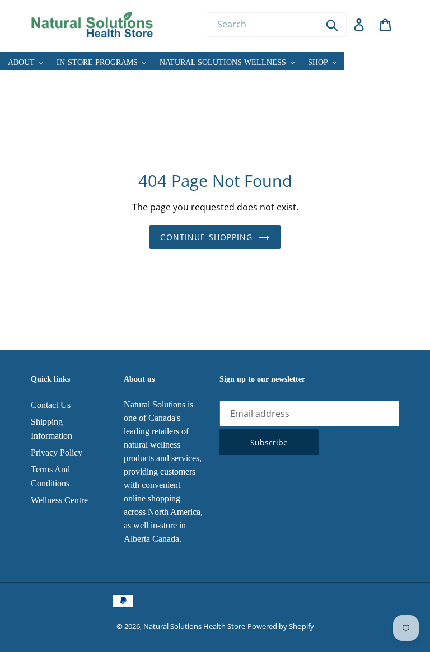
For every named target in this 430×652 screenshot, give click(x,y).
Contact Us (51, 405)
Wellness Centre (59, 500)
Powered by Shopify (280, 626)
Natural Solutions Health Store (194, 626)
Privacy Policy (56, 452)
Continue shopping (206, 237)
